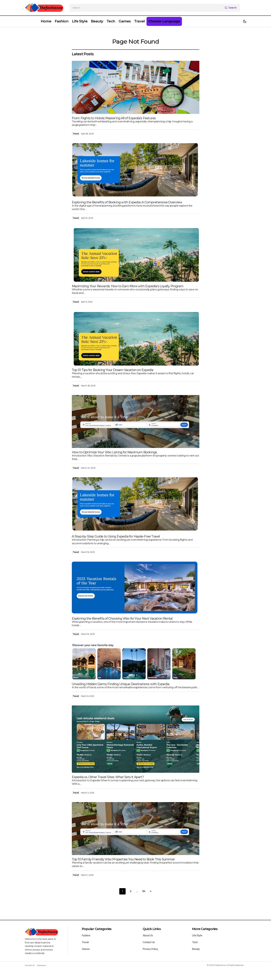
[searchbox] (146, 8)
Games (86, 949)
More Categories (205, 929)
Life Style (197, 935)
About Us (148, 935)
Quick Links (152, 929)
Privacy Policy (150, 949)
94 (143, 891)
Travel (76, 133)
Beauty (196, 949)
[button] (245, 21)
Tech (195, 942)
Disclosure (41, 965)
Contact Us (149, 942)
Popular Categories (97, 929)
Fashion (86, 935)
